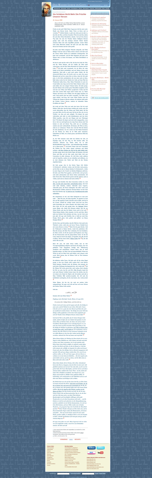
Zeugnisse (92, 8)
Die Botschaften (61, 12)
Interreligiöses (74, 8)
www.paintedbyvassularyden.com (95, 467)
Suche (48, 465)
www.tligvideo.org (91, 460)
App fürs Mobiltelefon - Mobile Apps (100, 78)
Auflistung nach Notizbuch (99, 30)
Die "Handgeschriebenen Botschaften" (99, 48)
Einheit (68, 8)
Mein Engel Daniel (97, 55)
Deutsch (54, 12)
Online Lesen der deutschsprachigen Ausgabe (99, 69)
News (103, 8)
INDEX (71, 439)
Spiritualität (63, 8)
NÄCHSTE (77, 439)
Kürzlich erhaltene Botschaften (100, 36)
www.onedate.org (91, 462)
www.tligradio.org (91, 459)
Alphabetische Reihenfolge (99, 24)
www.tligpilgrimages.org (93, 465)
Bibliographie (98, 8)
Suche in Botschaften (97, 63)
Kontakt (107, 8)
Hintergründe (57, 8)
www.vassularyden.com (93, 468)
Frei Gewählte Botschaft (98, 89)
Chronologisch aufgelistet (99, 17)
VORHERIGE (63, 439)
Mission (80, 8)
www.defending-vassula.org (94, 464)
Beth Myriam (86, 8)
